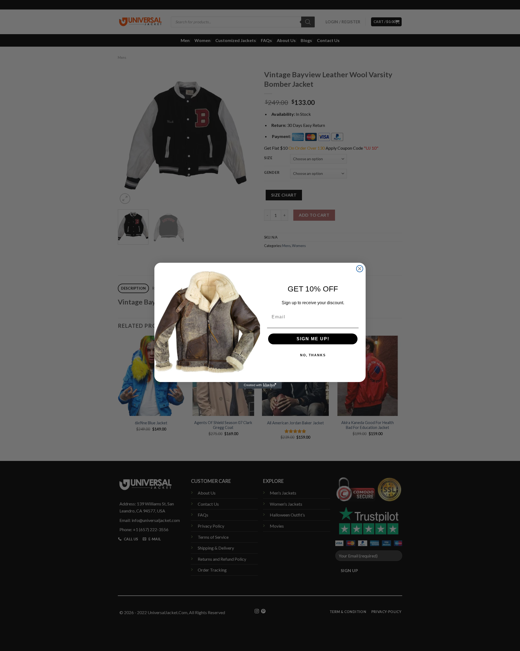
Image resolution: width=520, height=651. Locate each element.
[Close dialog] (359, 268)
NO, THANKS (313, 355)
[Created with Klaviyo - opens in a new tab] (260, 385)
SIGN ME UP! (313, 338)
